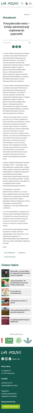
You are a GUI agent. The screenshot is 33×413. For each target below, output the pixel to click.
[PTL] (27, 340)
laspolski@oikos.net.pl (9, 385)
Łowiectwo (21, 253)
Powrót (26, 14)
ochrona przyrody (9, 257)
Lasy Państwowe (9, 253)
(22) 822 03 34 (6, 383)
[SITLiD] (8, 340)
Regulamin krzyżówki (9, 396)
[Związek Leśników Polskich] (18, 340)
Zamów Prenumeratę (11, 406)
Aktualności (9, 17)
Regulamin (5, 391)
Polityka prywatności (9, 394)
